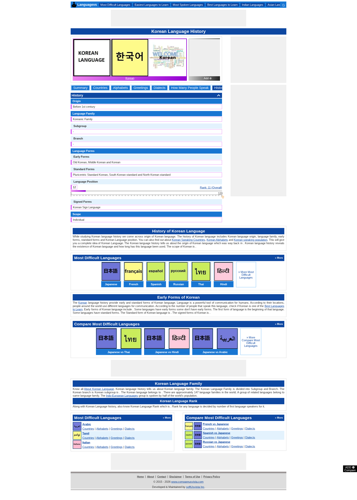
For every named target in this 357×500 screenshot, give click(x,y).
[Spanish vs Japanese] (193, 435)
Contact (161, 476)
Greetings (141, 87)
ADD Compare (350, 468)
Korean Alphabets (217, 239)
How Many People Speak (190, 87)
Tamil (85, 433)
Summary (80, 87)
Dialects (159, 87)
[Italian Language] (77, 444)
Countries (100, 87)
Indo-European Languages (122, 395)
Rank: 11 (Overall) (211, 187)
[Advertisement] (178, 18)
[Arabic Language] (77, 426)
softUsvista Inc (195, 486)
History (219, 87)
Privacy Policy (211, 476)
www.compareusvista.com (187, 481)
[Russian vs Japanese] (193, 444)
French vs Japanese (216, 424)
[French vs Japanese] (193, 426)
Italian (86, 442)
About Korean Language (99, 388)
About (150, 476)
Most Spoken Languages (188, 4)
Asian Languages (278, 4)
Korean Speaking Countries (188, 239)
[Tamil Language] (77, 435)
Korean (130, 78)
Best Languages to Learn (222, 4)
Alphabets (120, 87)
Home (140, 476)
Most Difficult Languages (115, 4)
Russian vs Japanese (216, 441)
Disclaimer (175, 476)
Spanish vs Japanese (216, 433)
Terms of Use (192, 476)
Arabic (86, 424)
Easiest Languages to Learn (151, 4)
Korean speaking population (250, 239)
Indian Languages (252, 4)
